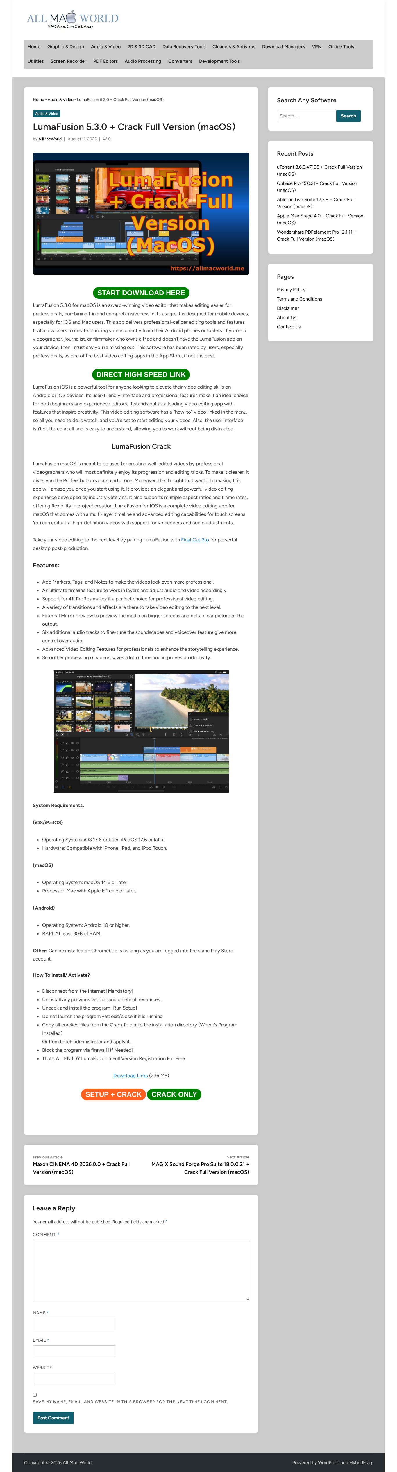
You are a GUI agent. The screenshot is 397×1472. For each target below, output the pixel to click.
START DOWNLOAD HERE (141, 293)
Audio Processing (143, 61)
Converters (180, 61)
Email (41, 1340)
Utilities (36, 61)
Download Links (130, 1075)
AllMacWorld (50, 139)
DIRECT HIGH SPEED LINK (141, 374)
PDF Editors (105, 61)
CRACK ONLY (174, 1094)
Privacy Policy (291, 289)
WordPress (328, 1462)
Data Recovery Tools (183, 46)
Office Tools (341, 46)
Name (41, 1312)
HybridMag (360, 1462)
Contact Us (289, 327)
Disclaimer (288, 308)
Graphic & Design (65, 46)
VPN (316, 46)
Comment (46, 1234)
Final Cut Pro (195, 540)
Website (42, 1367)
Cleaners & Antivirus (233, 46)
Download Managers (283, 46)
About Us (286, 317)
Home (34, 46)
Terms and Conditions (299, 299)
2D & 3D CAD (141, 46)
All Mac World (77, 1462)
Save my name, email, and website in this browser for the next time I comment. (130, 1401)
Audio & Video (106, 46)
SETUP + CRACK (113, 1094)
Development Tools (219, 61)
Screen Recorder (68, 61)
